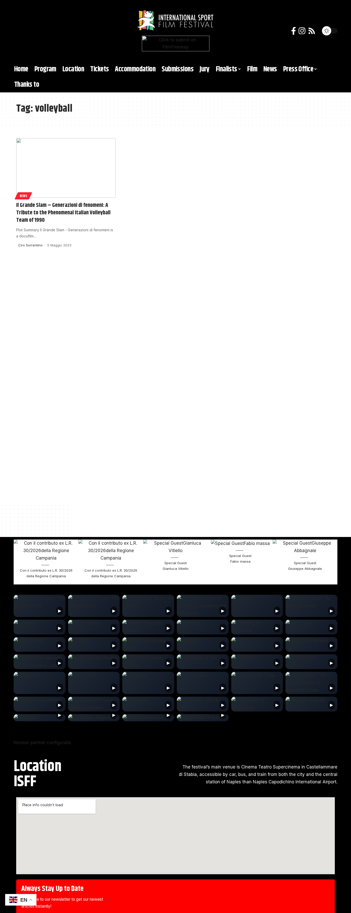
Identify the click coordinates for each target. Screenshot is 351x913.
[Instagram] (302, 30)
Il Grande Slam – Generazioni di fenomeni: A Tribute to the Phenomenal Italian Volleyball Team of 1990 (63, 212)
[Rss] (312, 30)
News (23, 196)
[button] (19, 562)
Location (37, 766)
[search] (22, 31)
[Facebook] (293, 30)
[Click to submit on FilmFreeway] (175, 43)
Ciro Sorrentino (30, 245)
